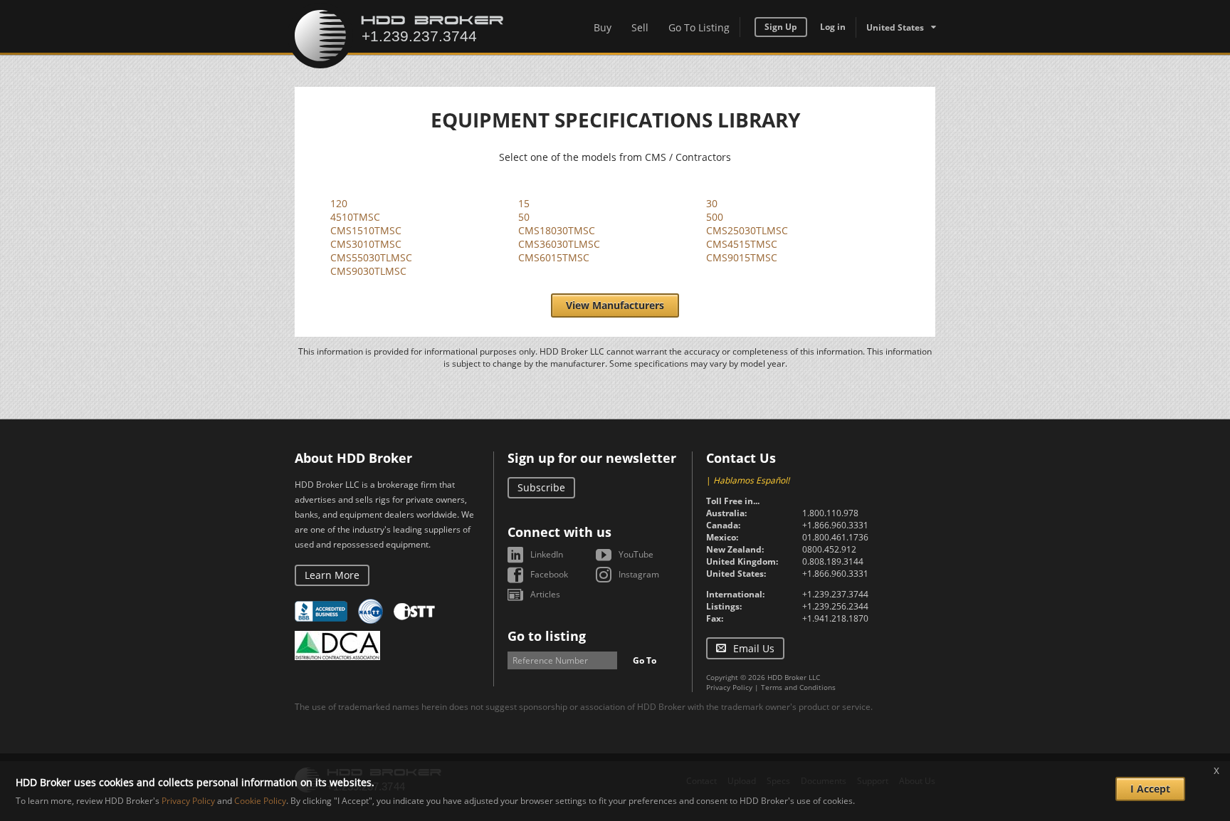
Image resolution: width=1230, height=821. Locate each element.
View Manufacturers (615, 305)
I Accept (1150, 788)
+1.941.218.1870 (835, 618)
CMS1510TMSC (365, 230)
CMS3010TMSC (365, 244)
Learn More (332, 575)
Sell (639, 27)
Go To (644, 660)
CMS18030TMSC (556, 230)
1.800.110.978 (830, 513)
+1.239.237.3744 (835, 594)
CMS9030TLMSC (368, 271)
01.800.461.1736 (835, 537)
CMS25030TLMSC (747, 230)
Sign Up (780, 27)
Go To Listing (699, 27)
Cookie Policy (260, 801)
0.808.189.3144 (832, 561)
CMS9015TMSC (741, 257)
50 (524, 217)
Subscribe (541, 487)
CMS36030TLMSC (559, 244)
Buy (602, 27)
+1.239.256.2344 (835, 606)
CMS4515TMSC (741, 244)
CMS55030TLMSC (371, 257)
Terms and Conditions (798, 687)
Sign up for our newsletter (592, 457)
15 (524, 203)
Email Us (753, 648)
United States (895, 27)
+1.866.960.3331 (835, 525)
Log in (833, 27)
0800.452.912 (829, 549)
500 (714, 217)
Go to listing (547, 635)
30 (712, 203)
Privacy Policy (729, 687)
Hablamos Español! (751, 480)
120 (338, 203)
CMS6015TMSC (553, 257)
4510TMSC (355, 217)
